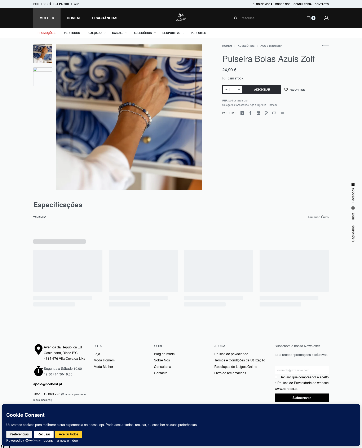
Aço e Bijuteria (271, 46)
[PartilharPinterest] (266, 113)
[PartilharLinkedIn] (258, 113)
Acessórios (246, 46)
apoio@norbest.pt (47, 384)
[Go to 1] (42, 53)
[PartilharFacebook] (250, 113)
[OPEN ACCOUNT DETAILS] (326, 18)
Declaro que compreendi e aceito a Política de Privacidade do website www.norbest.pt (302, 383)
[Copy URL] (282, 113)
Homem (227, 46)
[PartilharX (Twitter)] (242, 113)
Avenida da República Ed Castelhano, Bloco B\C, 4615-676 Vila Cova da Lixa (64, 353)
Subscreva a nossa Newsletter (297, 345)
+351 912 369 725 (46, 393)
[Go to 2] (42, 77)
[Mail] (274, 113)
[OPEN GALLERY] (129, 117)
